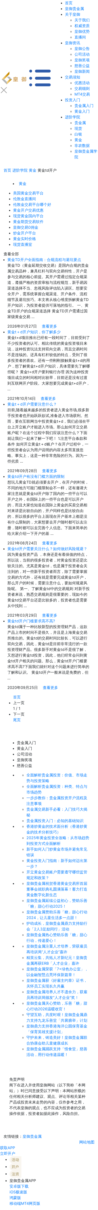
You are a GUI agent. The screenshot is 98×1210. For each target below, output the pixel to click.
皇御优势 (82, 31)
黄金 (78, 139)
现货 (78, 128)
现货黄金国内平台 (28, 215)
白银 (78, 134)
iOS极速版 (18, 1192)
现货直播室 (22, 244)
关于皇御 (72, 14)
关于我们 (82, 20)
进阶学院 (72, 117)
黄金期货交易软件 (28, 221)
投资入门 (72, 99)
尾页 (17, 719)
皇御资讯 (72, 42)
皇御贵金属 (74, 8)
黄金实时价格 (24, 238)
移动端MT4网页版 (25, 1203)
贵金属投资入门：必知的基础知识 (54, 820)
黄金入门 (82, 111)
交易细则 (82, 88)
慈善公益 (82, 65)
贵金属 (80, 122)
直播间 (80, 37)
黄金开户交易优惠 (28, 210)
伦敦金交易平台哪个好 (32, 204)
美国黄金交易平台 (28, 193)
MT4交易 (82, 94)
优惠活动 (82, 82)
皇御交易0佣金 (25, 227)
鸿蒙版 (15, 1197)
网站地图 (86, 1142)
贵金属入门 (83, 105)
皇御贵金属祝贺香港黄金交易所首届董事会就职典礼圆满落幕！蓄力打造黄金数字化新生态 (56, 889)
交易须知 (72, 77)
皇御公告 (82, 48)
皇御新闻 (82, 71)
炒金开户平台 (24, 233)
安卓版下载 (19, 1186)
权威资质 (82, 25)
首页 (69, 2)
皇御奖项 (82, 60)
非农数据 (82, 145)
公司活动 (82, 54)
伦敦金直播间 (24, 198)
